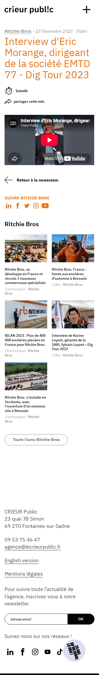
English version (22, 560)
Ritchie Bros (18, 31)
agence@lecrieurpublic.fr (33, 546)
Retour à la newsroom (37, 180)
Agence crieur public (29, 10)
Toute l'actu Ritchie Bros (36, 439)
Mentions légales (24, 573)
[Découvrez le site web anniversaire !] (74, 651)
